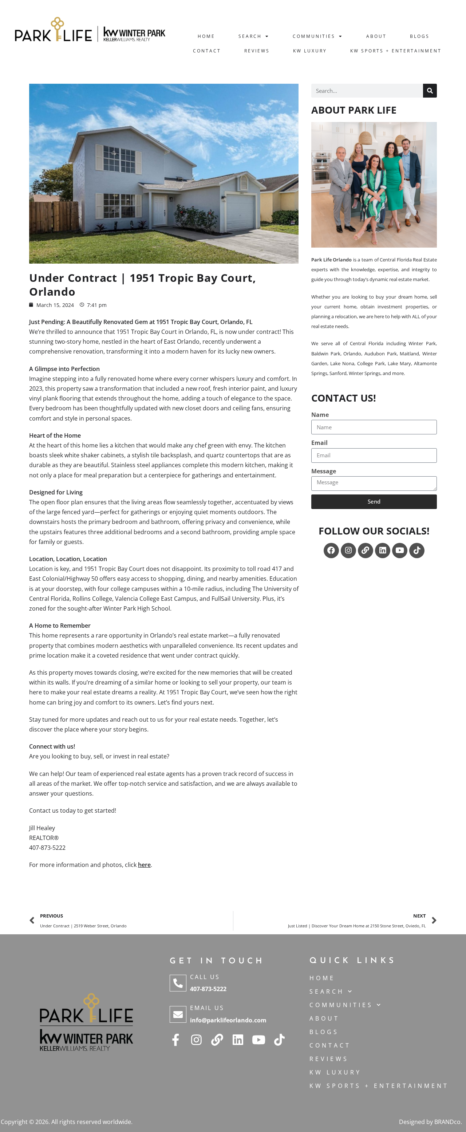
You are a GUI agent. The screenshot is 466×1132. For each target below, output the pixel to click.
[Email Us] (178, 1014)
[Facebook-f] (176, 1040)
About (376, 36)
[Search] (430, 91)
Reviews (257, 51)
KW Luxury (310, 51)
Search (250, 36)
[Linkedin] (382, 550)
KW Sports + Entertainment (396, 51)
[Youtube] (399, 550)
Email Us (207, 1008)
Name (320, 415)
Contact (207, 51)
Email (319, 443)
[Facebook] (331, 550)
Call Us (205, 977)
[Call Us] (178, 983)
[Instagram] (348, 550)
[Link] (365, 550)
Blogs (420, 36)
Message (323, 471)
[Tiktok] (416, 550)
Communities (314, 36)
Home (206, 36)
